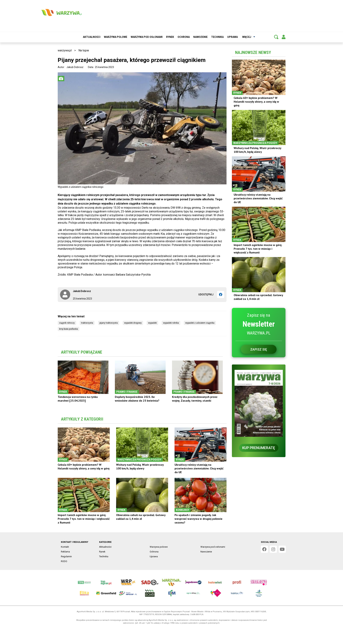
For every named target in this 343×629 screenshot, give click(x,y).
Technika (217, 37)
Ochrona (184, 37)
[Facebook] (220, 294)
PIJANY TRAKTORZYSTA (109, 323)
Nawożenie (200, 37)
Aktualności (91, 37)
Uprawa (232, 37)
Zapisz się (258, 349)
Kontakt (65, 546)
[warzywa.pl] (61, 12)
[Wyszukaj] (276, 37)
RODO (64, 561)
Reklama (65, 551)
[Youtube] (282, 549)
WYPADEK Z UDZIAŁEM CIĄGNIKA (199, 323)
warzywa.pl (65, 50)
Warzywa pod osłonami (147, 37)
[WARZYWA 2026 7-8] (259, 403)
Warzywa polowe (115, 37)
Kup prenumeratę (258, 448)
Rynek (170, 37)
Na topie (83, 50)
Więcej (246, 37)
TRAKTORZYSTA (87, 323)
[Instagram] (273, 549)
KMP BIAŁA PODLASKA (68, 329)
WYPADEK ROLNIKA (171, 323)
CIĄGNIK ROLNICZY (67, 323)
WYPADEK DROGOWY (133, 323)
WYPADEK (152, 323)
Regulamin (66, 556)
